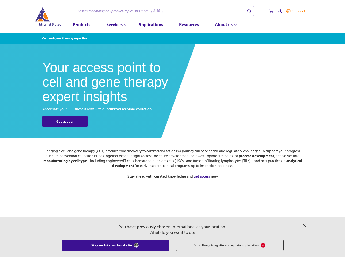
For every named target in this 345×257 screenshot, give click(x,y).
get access (202, 176)
